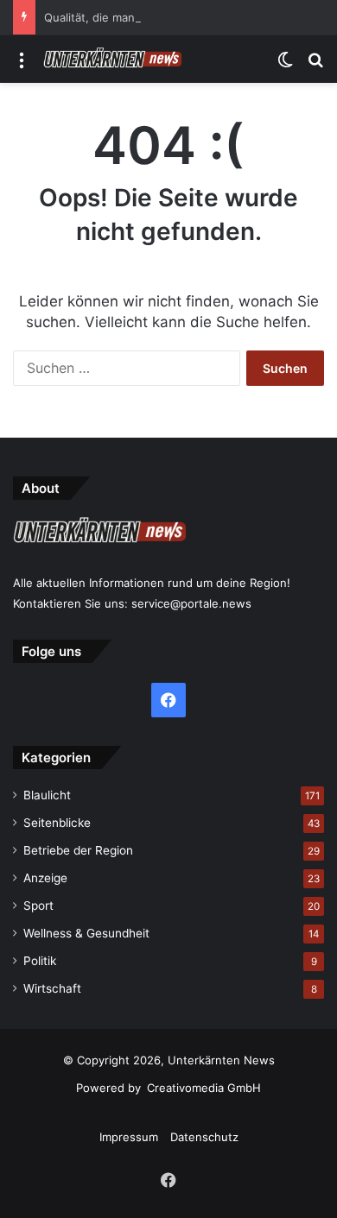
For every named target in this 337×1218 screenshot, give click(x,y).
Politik (39, 961)
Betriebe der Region (78, 850)
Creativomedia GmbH (204, 1088)
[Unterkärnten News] (112, 59)
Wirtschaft (52, 988)
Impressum (128, 1137)
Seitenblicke (57, 823)
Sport (38, 905)
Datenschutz (204, 1137)
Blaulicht (47, 795)
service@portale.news (191, 603)
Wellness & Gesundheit (86, 933)
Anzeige (45, 878)
